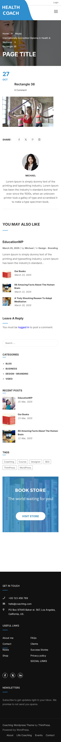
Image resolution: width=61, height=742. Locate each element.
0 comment (20, 90)
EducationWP (13, 242)
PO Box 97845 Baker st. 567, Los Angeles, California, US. (31, 612)
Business (11, 368)
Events (39, 735)
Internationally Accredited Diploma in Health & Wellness (26, 40)
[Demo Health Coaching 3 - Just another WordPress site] (11, 10)
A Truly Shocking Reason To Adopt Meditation (33, 300)
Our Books (20, 271)
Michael (30, 175)
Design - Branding (48, 248)
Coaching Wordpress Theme (18, 725)
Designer (35, 461)
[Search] (54, 343)
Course (22, 461)
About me (8, 637)
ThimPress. (44, 725)
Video (9, 378)
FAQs (33, 637)
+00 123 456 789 (18, 598)
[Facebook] (19, 139)
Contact (50, 735)
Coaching (9, 461)
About (10, 735)
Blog (9, 363)
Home (6, 33)
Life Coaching (24, 735)
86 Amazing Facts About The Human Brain (34, 286)
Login (55, 2)
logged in (23, 327)
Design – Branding (17, 373)
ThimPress (9, 467)
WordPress (25, 467)
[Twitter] (26, 139)
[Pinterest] (33, 139)
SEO (47, 461)
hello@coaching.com (20, 603)
